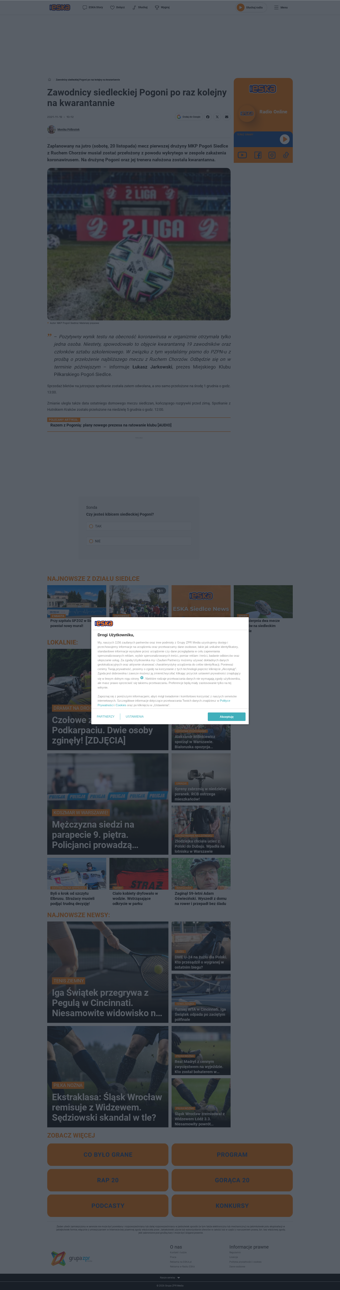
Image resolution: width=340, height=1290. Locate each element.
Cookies (121, 705)
